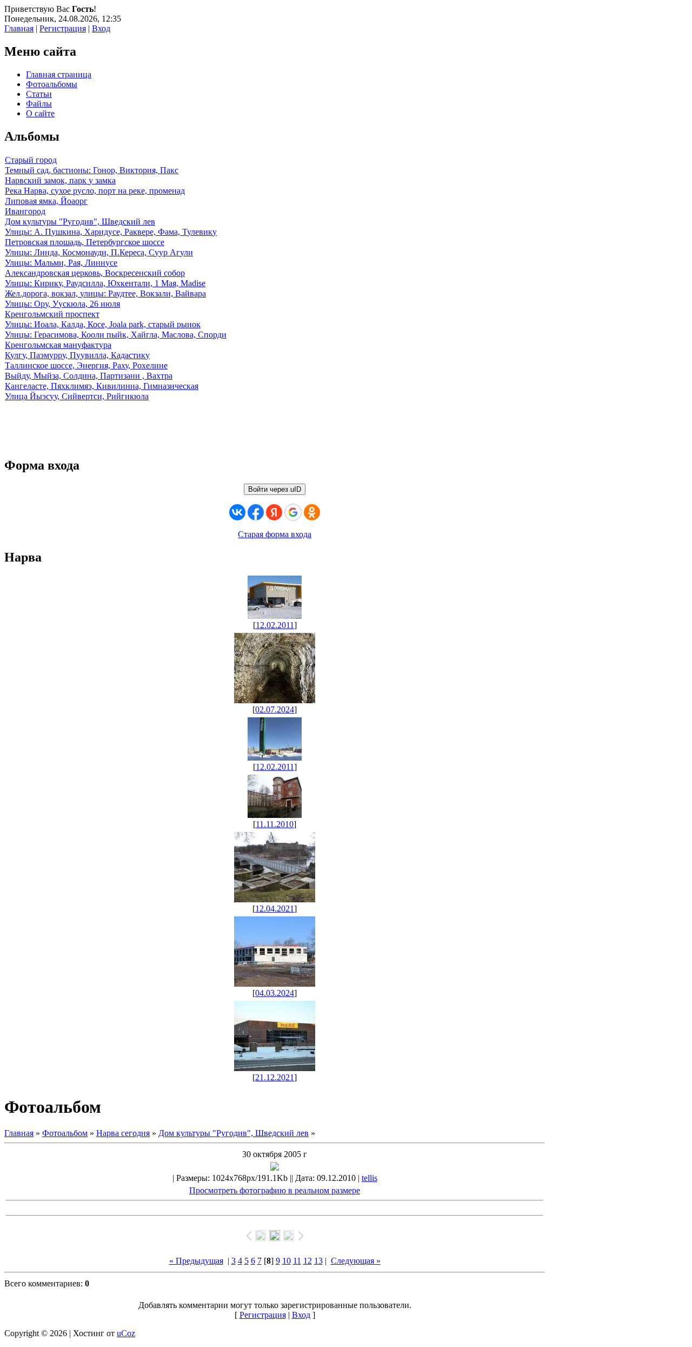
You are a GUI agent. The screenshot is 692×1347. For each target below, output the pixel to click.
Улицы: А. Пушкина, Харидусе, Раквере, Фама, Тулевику (111, 231)
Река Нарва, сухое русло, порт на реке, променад (95, 190)
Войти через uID (274, 489)
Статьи (39, 93)
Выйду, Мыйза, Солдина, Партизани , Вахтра (88, 375)
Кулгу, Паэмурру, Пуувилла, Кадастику (77, 355)
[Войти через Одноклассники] (312, 512)
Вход (101, 28)
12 (307, 1260)
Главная (19, 28)
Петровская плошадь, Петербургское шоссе (84, 242)
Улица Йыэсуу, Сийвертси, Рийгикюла (77, 396)
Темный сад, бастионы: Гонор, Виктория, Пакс (91, 170)
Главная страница (58, 74)
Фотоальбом (65, 1133)
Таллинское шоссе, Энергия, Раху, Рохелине (86, 365)
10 (286, 1260)
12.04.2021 (274, 908)
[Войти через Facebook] (256, 512)
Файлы (39, 103)
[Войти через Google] (293, 512)
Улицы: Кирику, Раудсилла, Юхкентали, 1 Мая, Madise (105, 283)
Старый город (31, 159)
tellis (369, 1178)
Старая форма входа (274, 534)
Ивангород (25, 211)
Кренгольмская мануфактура (58, 344)
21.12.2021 (274, 1077)
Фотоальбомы (51, 84)
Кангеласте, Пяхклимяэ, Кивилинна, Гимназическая (101, 386)
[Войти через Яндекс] (274, 512)
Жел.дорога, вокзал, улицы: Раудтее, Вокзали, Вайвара (105, 293)
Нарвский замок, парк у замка (60, 180)
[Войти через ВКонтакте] (237, 512)
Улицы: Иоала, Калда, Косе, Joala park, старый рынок (103, 324)
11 (297, 1260)
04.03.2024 (274, 993)
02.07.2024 (274, 709)
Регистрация (62, 28)
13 (318, 1260)
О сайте (40, 113)
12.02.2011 (275, 625)
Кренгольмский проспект (52, 314)
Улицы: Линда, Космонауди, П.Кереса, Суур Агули (99, 252)
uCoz (126, 1333)
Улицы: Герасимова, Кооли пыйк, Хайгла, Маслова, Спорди (116, 334)
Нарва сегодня (123, 1133)
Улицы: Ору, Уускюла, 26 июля (62, 303)
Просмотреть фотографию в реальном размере (274, 1190)
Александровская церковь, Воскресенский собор (95, 273)
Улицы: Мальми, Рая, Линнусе (61, 262)
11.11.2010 (275, 824)
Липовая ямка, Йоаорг (46, 201)
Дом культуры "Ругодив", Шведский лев (80, 221)
